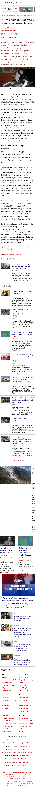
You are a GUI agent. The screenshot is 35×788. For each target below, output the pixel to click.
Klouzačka (25, 749)
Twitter (12, 772)
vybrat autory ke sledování (8, 30)
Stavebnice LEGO (10, 759)
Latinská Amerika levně (9, 729)
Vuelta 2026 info (23, 677)
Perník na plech (23, 711)
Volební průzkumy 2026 (9, 680)
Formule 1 (5, 708)
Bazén (16, 746)
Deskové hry (17, 762)
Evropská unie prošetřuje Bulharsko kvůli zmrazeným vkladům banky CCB (21, 266)
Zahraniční (14, 404)
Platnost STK (22, 731)
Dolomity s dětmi (7, 731)
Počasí (13, 339)
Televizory (25, 762)
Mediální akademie (12, 774)
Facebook (5, 772)
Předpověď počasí (10, 740)
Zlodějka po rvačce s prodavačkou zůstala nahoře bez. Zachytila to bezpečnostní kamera (22, 440)
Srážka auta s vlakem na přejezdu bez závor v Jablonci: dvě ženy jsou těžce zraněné (22, 311)
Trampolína (9, 749)
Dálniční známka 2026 (25, 721)
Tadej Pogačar (22, 685)
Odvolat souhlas (22, 776)
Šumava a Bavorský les (9, 723)
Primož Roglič (22, 688)
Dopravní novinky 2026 (25, 723)
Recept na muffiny (24, 700)
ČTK (8, 28)
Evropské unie (21, 183)
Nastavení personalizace (17, 778)
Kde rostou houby (23, 740)
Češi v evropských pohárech (22, 743)
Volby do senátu (6, 688)
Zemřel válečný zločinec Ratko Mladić (6, 550)
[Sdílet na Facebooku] (8, 249)
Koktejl (13, 445)
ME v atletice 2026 (7, 705)
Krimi (13, 318)
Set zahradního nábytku (9, 752)
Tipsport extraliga (7, 703)
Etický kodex (23, 774)
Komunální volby (7, 690)
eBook (5, 34)
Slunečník (17, 749)
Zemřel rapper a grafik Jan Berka (21, 419)
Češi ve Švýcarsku (7, 726)
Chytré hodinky (11, 765)
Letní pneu (8, 762)
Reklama (18, 772)
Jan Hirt (20, 682)
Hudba (13, 296)
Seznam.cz (23, 2)
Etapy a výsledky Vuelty (25, 680)
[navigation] (2, 2)
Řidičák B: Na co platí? (25, 726)
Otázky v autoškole (24, 729)
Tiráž (29, 772)
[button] (17, 77)
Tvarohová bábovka (24, 705)
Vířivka (30, 752)
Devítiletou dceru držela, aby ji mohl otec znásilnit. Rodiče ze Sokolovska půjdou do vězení (22, 356)
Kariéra (24, 772)
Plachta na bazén (24, 746)
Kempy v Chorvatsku (8, 718)
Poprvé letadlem (7, 721)
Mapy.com (22, 736)
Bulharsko (18, 254)
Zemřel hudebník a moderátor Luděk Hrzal (22, 292)
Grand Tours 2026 (24, 690)
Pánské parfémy (22, 765)
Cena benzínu (7, 743)
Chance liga (5, 697)
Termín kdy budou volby (9, 685)
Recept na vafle (23, 708)
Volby (24, 254)
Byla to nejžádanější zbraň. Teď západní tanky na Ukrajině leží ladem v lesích (23, 400)
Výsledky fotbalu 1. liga (9, 700)
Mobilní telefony (24, 755)
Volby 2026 (5, 677)
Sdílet (12, 34)
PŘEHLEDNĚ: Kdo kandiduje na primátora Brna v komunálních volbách (17, 599)
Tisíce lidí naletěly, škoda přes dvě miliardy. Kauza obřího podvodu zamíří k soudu (22, 379)
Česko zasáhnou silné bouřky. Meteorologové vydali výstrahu (22, 333)
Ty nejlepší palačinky (24, 697)
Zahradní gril (22, 752)
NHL (3, 711)
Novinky (3, 28)
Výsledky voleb (6, 682)
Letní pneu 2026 (23, 718)
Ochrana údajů (11, 776)
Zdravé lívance (23, 703)
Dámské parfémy (23, 759)
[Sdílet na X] (11, 249)
